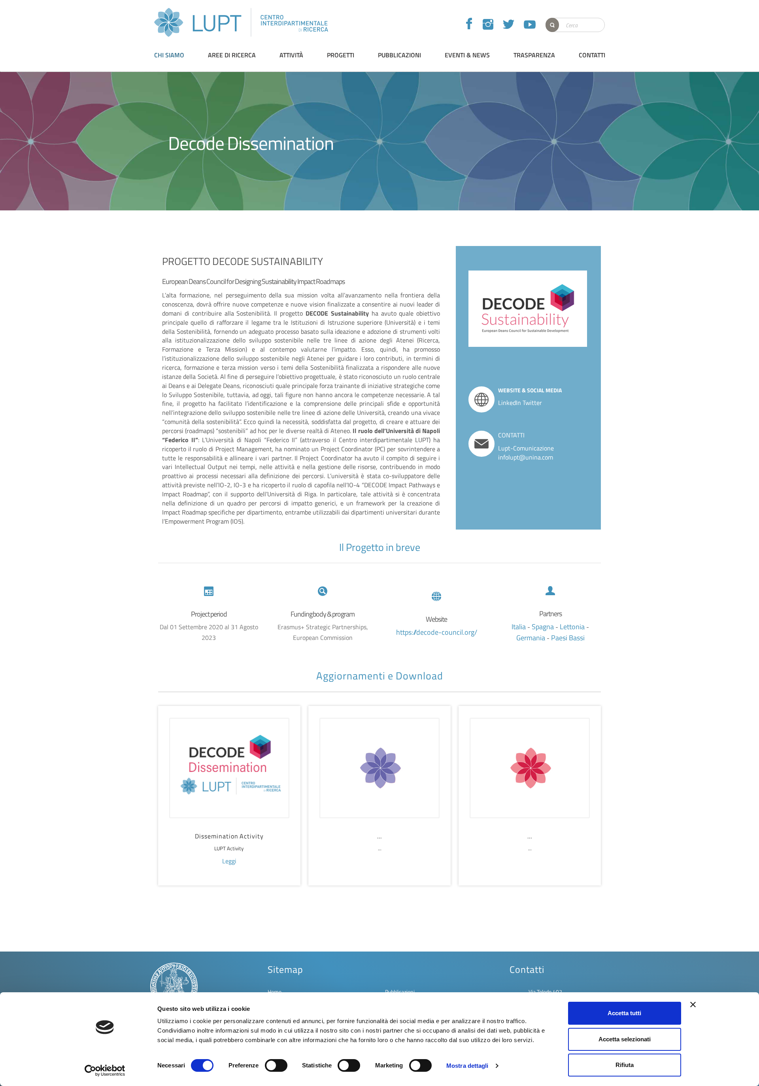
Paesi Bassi (568, 637)
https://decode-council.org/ (436, 632)
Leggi (229, 861)
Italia (519, 626)
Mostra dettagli (467, 1065)
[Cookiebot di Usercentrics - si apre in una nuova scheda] (105, 1071)
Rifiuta (625, 1064)
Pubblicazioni (400, 992)
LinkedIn (509, 402)
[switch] (276, 1065)
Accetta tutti (624, 1013)
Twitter (532, 402)
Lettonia (573, 626)
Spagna (543, 626)
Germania (531, 637)
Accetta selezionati (625, 1039)
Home (274, 992)
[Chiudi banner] (693, 1004)
